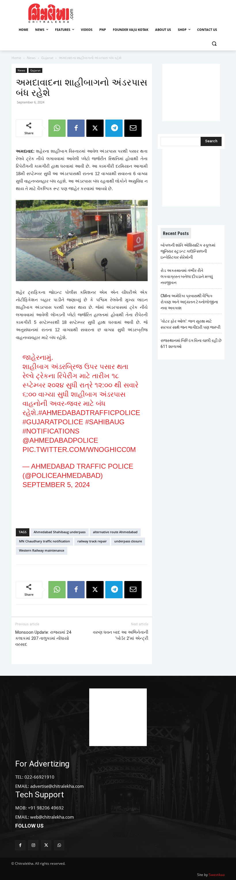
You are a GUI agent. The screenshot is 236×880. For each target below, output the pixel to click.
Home (16, 57)
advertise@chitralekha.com (57, 786)
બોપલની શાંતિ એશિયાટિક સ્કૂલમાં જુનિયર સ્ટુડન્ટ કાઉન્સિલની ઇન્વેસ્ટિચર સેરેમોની (188, 251)
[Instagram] (33, 845)
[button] (214, 43)
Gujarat (47, 57)
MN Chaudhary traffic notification (44, 541)
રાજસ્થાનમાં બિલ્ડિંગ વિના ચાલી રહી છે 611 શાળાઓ (191, 343)
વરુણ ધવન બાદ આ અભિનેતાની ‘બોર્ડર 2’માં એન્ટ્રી (120, 635)
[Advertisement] (161, 12)
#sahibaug (105, 422)
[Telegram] (114, 128)
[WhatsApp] (57, 128)
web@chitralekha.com (52, 817)
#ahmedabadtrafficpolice (89, 413)
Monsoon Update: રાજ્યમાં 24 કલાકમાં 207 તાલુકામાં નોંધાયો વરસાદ (43, 638)
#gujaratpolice (52, 422)
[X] (95, 128)
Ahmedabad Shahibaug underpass (59, 532)
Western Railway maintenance (41, 550)
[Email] (133, 128)
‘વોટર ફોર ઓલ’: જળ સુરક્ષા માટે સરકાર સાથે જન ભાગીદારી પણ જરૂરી (190, 324)
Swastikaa (217, 874)
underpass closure (128, 541)
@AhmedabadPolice (60, 440)
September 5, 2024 (56, 485)
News (31, 57)
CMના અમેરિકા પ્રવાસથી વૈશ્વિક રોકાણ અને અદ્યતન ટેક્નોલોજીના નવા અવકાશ (189, 302)
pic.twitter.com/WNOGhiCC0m (79, 449)
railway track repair (92, 541)
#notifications (50, 431)
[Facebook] (76, 128)
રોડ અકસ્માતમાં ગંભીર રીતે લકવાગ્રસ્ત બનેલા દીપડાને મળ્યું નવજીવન (187, 276)
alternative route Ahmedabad (115, 532)
